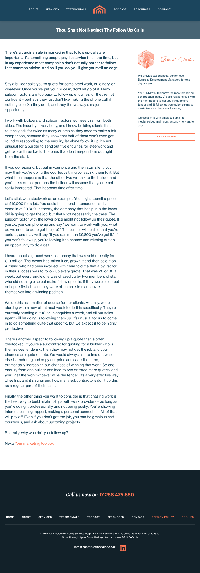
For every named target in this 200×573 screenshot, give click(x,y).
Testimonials (76, 9)
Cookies (188, 517)
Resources (142, 9)
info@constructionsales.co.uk (95, 547)
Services (52, 9)
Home (10, 517)
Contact (164, 9)
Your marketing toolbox (34, 443)
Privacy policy (163, 517)
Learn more (166, 136)
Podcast (120, 9)
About (33, 9)
